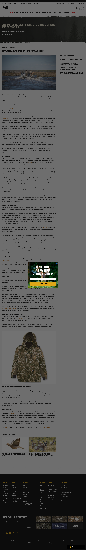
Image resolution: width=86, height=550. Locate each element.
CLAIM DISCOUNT (43, 283)
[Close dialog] (57, 263)
